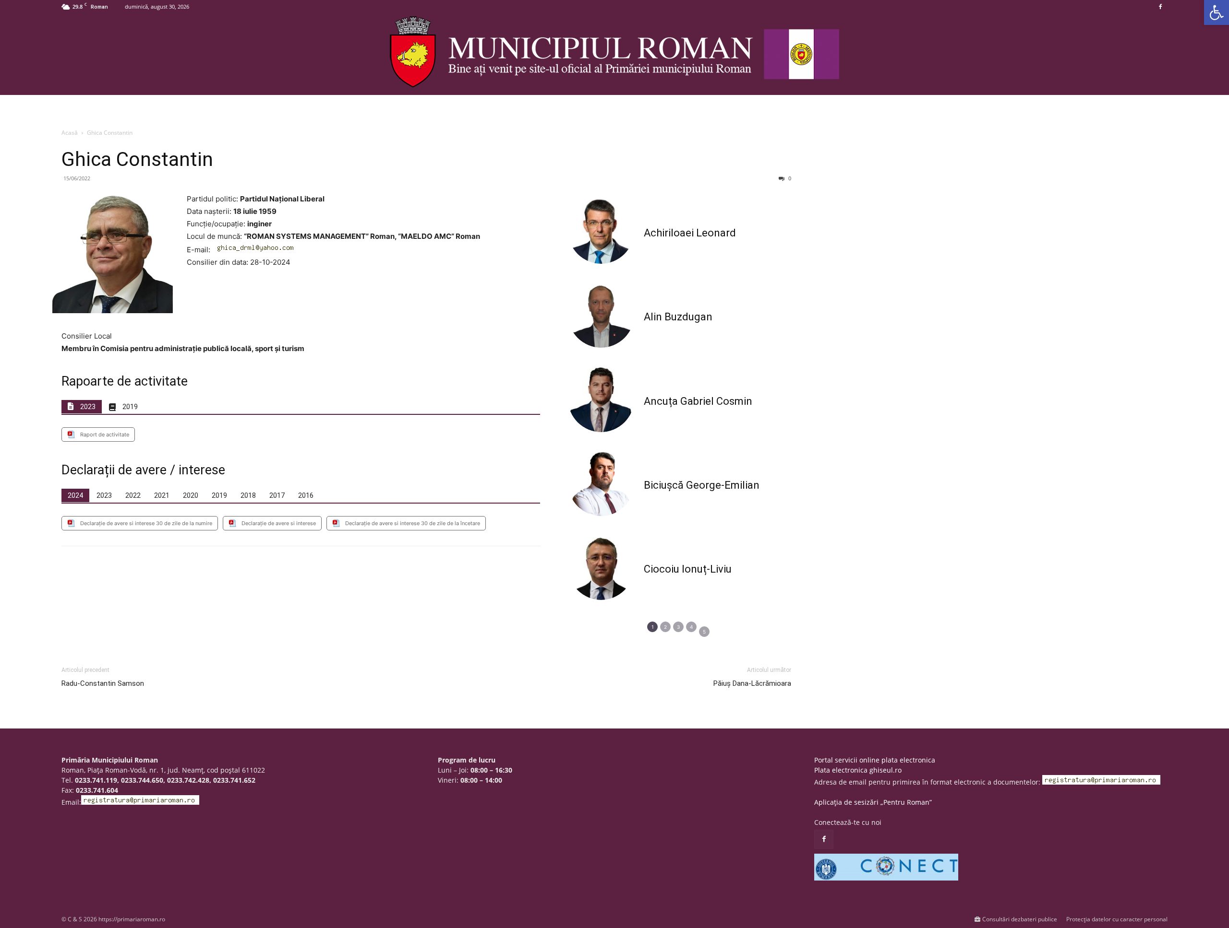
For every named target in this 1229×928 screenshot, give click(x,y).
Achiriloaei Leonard (690, 233)
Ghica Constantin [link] (137, 159)
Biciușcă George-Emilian (701, 485)
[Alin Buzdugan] (601, 315)
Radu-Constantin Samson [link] (102, 683)
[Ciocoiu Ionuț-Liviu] (601, 567)
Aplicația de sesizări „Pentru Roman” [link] (873, 802)
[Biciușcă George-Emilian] (601, 483)
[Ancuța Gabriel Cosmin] (601, 398)
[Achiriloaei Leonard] (601, 231)
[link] (1216, 12)
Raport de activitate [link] (104, 434)
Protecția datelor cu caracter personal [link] (1117, 919)
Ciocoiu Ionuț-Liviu (688, 569)
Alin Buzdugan (678, 317)
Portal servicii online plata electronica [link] (874, 759)
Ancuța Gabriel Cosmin (698, 401)
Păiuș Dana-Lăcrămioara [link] (752, 683)
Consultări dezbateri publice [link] (1019, 919)
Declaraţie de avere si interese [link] (278, 523)
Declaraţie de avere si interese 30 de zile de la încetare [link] (412, 523)
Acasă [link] (69, 133)
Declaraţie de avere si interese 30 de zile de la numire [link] (146, 523)
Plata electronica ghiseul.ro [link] (858, 770)
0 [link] (789, 178)
